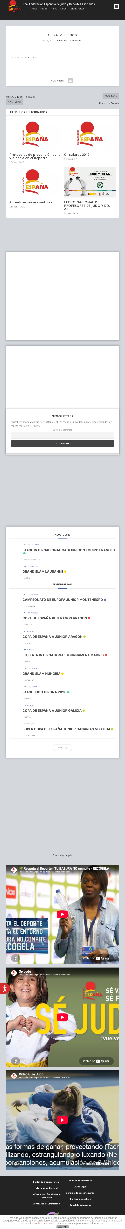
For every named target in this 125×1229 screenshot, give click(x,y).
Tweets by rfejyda (62, 855)
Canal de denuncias (80, 1204)
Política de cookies (80, 1198)
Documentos (76, 40)
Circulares (62, 40)
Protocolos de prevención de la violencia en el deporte (35, 156)
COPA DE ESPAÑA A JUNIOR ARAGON (52, 637)
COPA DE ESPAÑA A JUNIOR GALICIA (52, 711)
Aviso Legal (80, 1186)
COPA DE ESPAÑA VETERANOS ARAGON (54, 618)
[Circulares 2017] (90, 134)
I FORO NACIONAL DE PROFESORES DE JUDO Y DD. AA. (87, 205)
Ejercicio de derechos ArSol (80, 1192)
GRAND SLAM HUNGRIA (41, 674)
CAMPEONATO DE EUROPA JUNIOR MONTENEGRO (62, 600)
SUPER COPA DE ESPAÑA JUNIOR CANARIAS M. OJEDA (66, 729)
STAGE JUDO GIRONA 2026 (44, 692)
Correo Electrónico (62, 429)
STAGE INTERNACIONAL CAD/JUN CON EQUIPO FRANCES (68, 550)
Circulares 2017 (77, 154)
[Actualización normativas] (35, 182)
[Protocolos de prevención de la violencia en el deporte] (35, 134)
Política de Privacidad (80, 1180)
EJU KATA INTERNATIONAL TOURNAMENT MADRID (63, 655)
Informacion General (46, 1187)
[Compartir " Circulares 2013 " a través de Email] (70, 80)
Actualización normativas (30, 202)
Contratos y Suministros (46, 1203)
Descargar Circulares (26, 57)
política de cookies (44, 1223)
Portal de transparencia (46, 1181)
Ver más (62, 747)
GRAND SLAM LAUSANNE (42, 572)
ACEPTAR (62, 1227)
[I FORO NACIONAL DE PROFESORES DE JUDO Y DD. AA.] (90, 182)
